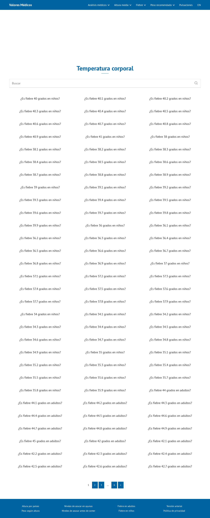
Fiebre (139, 5)
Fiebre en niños (126, 510)
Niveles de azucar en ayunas (78, 506)
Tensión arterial (174, 506)
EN (199, 5)
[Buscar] (195, 82)
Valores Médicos (20, 5)
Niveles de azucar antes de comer (78, 510)
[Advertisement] (105, 37)
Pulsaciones (186, 5)
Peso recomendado (161, 5)
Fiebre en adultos (126, 506)
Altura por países (30, 506)
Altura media (121, 5)
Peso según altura (31, 510)
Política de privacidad (174, 510)
